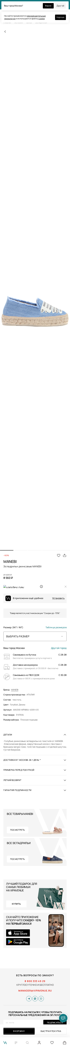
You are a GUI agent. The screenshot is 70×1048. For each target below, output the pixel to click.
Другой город (59, 648)
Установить (58, 598)
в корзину (19, 1031)
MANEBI (14, 689)
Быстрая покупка (51, 1031)
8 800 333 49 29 (35, 981)
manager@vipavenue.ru (35, 990)
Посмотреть (17, 829)
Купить (16, 903)
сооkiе (41, 18)
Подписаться (55, 1022)
